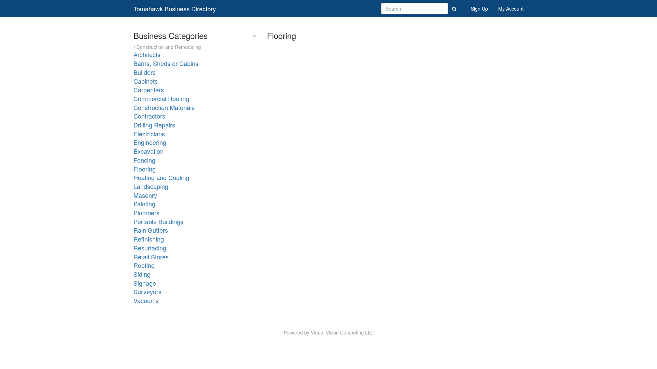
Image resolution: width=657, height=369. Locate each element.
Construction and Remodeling (168, 46)
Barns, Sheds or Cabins (165, 63)
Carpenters (148, 89)
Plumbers (146, 212)
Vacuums (146, 300)
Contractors (149, 115)
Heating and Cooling (161, 177)
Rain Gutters (150, 230)
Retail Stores (151, 256)
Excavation (148, 151)
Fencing (144, 159)
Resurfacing (149, 247)
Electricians (149, 133)
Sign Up (479, 8)
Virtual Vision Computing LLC (342, 332)
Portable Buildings (158, 221)
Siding (142, 274)
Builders (144, 72)
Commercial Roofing (161, 98)
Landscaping (150, 186)
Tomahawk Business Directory (174, 8)
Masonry (145, 195)
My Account (511, 8)
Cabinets (145, 81)
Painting (144, 203)
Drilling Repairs (154, 124)
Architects (146, 54)
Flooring (144, 168)
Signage (144, 282)
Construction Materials (164, 107)
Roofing (144, 265)
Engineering (149, 142)
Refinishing (148, 238)
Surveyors (147, 291)
